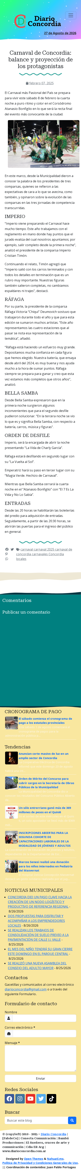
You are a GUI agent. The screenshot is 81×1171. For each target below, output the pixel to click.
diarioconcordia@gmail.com (26, 989)
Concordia (56, 554)
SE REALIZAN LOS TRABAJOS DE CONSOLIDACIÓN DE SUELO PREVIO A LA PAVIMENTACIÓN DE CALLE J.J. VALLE (38, 935)
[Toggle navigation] (70, 15)
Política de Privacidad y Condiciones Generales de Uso (40, 1163)
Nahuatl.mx (55, 1159)
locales (21, 559)
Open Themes (33, 1159)
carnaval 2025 (44, 549)
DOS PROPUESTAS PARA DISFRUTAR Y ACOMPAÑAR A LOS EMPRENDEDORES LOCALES (36, 921)
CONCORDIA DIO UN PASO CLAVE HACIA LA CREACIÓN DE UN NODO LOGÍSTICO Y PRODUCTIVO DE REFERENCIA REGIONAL (40, 902)
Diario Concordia (53, 1134)
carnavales (40, 554)
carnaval (27, 549)
